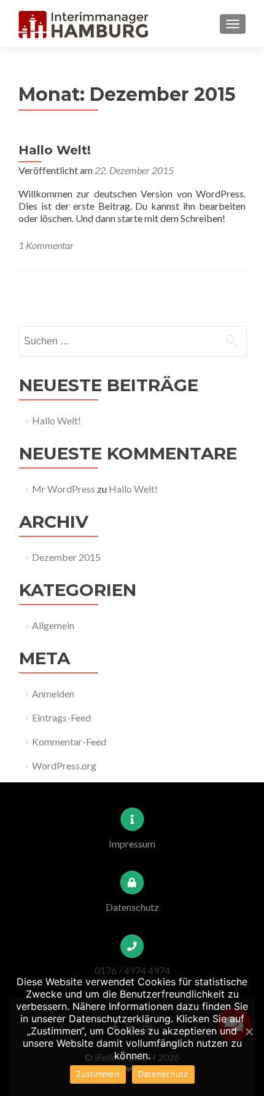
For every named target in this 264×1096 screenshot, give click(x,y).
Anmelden (53, 693)
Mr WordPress (63, 488)
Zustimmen (98, 1074)
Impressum (132, 843)
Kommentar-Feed (69, 741)
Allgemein (53, 625)
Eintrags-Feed (61, 717)
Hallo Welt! (54, 150)
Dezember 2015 (66, 557)
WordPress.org (64, 765)
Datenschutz (132, 907)
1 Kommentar (46, 245)
